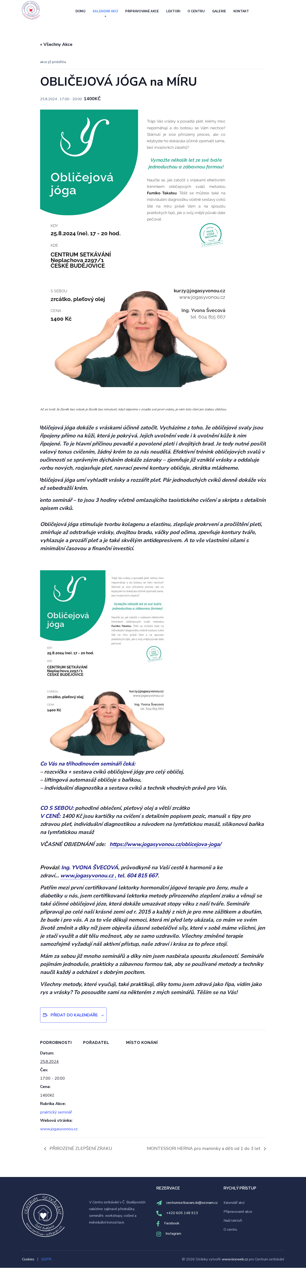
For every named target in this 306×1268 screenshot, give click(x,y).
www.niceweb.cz (235, 1259)
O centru (230, 1229)
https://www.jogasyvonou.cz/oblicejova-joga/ (165, 844)
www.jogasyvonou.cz (59, 1129)
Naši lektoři (233, 1220)
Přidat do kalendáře (74, 1015)
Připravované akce (238, 1211)
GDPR (46, 1259)
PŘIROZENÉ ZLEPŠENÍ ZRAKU (80, 1148)
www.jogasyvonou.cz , (88, 875)
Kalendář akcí (234, 1202)
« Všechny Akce (56, 44)
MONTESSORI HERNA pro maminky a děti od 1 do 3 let (204, 1148)
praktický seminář (56, 1112)
